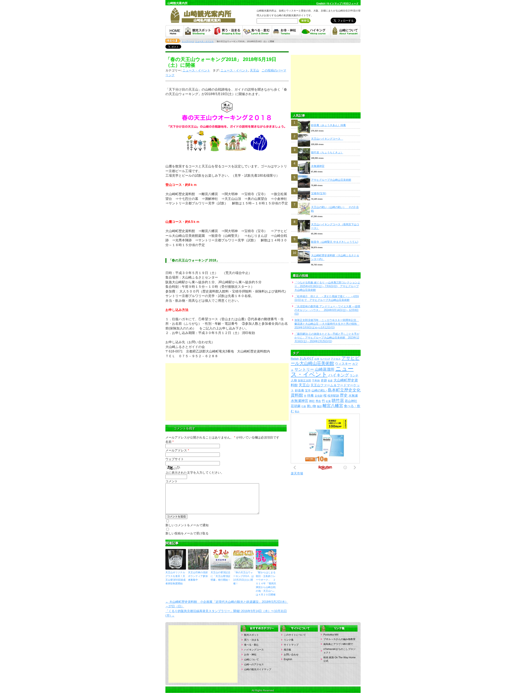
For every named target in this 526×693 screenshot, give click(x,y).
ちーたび (325, 358)
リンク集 (289, 639)
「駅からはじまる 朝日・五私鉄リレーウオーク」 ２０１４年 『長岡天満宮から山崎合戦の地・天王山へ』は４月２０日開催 (266, 583)
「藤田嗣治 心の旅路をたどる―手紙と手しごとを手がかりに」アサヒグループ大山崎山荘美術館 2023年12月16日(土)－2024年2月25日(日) (326, 337)
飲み (297, 411)
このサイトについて (295, 634)
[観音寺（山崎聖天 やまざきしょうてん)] (325, 237)
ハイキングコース (254, 649)
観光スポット (251, 634)
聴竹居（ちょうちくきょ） (327, 152)
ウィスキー (343, 363)
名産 (330, 380)
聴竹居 (338, 400)
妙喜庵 (299, 390)
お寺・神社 (250, 654)
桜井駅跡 (333, 395)
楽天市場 (297, 473)
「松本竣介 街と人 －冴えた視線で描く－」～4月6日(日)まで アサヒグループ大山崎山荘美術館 (326, 298)
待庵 (310, 395)
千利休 (316, 380)
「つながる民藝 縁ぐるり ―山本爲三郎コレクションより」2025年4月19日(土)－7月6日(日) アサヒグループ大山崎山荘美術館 (327, 286)
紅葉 (328, 401)
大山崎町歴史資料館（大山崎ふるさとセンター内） (335, 257)
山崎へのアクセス (254, 664)
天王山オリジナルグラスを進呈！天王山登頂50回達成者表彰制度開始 (175, 578)
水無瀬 (353, 395)
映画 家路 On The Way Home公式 (339, 659)
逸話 (319, 406)
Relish (295, 358)
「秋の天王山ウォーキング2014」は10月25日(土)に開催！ (243, 578)
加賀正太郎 (304, 380)
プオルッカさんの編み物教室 (339, 639)
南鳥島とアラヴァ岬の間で (338, 644)
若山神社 (351, 401)
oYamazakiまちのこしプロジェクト (339, 651)
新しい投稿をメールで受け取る (187, 533)
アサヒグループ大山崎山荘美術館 (331, 179)
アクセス (336, 358)
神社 (312, 401)
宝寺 (308, 390)
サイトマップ (334, 3)
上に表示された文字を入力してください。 (194, 472)
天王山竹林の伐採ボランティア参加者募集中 (198, 576)
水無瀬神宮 (317, 166)
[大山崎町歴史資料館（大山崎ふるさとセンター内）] (325, 251)
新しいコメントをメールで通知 (187, 525)
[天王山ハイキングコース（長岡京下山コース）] (325, 220)
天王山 (254, 70)
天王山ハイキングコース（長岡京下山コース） (335, 226)
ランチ (354, 375)
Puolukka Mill (330, 634)
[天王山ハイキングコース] (325, 134)
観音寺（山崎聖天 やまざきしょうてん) (334, 241)
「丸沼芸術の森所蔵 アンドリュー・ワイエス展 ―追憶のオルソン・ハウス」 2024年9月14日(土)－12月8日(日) (327, 310)
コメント (171, 481)
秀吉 (318, 401)
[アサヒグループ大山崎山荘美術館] (325, 175)
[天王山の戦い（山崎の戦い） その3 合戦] (325, 202)
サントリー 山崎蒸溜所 (314, 369)
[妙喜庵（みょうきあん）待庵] (325, 121)
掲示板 (287, 649)
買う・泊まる (251, 639)
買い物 (311, 406)
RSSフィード (351, 3)
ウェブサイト (174, 459)
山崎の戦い (319, 390)
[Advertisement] (227, 392)
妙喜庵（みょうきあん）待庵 (328, 125)
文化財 (319, 395)
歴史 (344, 395)
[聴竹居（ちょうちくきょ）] (325, 148)
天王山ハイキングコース (327, 138)
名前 (169, 441)
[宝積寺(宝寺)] (325, 189)
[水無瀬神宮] (325, 161)
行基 (303, 406)
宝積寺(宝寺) (318, 193)
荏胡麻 (296, 406)
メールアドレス (177, 450)
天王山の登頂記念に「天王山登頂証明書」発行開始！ (220, 576)
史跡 (324, 380)
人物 (294, 380)
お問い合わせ (291, 654)
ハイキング (338, 375)
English (320, 3)
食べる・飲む (251, 644)
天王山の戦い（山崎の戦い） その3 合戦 (335, 209)
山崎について (251, 659)
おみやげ (307, 358)
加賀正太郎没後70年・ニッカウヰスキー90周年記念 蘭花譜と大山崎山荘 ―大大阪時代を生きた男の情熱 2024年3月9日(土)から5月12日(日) (326, 324)
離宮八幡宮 (333, 405)
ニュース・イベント (196, 70)
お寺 (316, 358)
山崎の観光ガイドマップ (257, 669)
